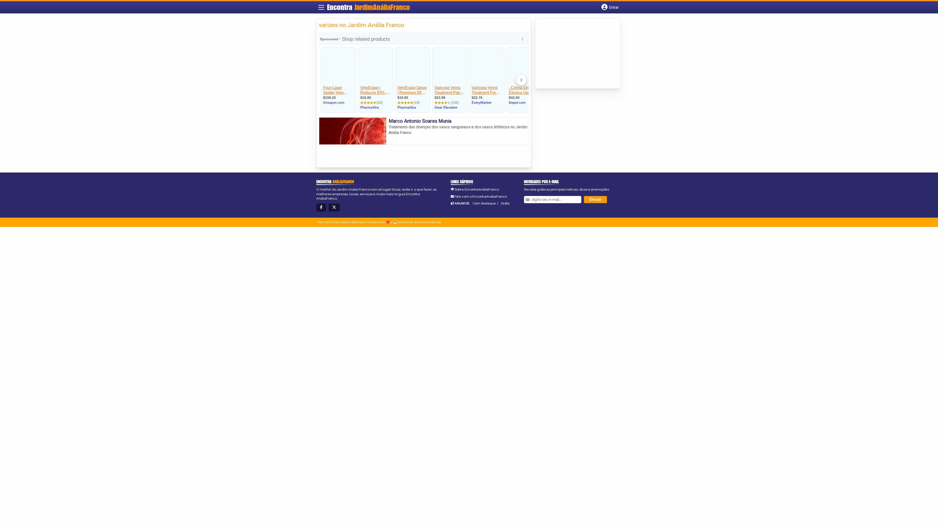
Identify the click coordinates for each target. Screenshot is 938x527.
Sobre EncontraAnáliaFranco (477, 189)
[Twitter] (334, 207)
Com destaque (484, 203)
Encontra (368, 7)
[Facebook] (321, 207)
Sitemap (358, 222)
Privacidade (340, 222)
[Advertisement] (574, 53)
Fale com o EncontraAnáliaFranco (481, 196)
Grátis (505, 203)
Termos (322, 222)
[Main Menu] (321, 7)
